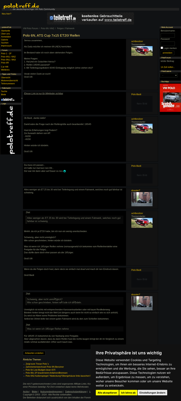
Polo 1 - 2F (6, 53)
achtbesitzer (137, 41)
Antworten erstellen (34, 353)
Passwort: (165, 39)
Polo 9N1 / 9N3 (8, 59)
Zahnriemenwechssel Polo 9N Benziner (45, 367)
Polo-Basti (136, 94)
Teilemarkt (6, 88)
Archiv (26, 391)
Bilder (34, 391)
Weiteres (5, 70)
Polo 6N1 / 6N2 (8, 56)
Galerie (4, 40)
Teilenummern (8, 83)
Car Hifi (4, 67)
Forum (4, 50)
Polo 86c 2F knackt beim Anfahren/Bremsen (47, 373)
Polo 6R (5, 63)
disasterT (135, 190)
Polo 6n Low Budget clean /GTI (40, 370)
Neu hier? (6, 14)
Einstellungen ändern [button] (152, 392)
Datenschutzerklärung (75, 391)
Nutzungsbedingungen (51, 391)
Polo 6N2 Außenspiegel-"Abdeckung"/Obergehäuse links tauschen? (58, 376)
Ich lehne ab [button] (128, 392)
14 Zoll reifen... (168, 67)
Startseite (5, 31)
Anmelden (6, 37)
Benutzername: (168, 31)
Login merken (170, 48)
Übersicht (5, 77)
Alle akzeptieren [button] (107, 392)
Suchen (4, 43)
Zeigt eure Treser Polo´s (37, 364)
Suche (4, 91)
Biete (3, 94)
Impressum (6, 46)
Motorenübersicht (9, 80)
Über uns (5, 34)
